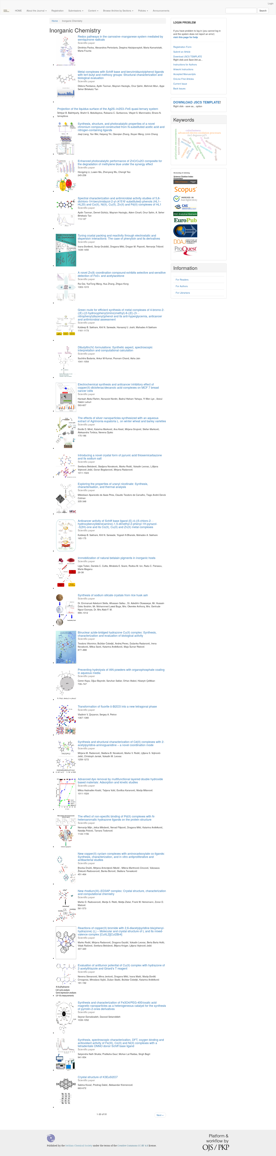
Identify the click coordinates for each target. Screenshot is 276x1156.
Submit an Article (181, 51)
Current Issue (180, 83)
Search (263, 10)
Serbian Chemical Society (78, 1145)
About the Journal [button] (36, 10)
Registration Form (182, 46)
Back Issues (179, 88)
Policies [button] (142, 10)
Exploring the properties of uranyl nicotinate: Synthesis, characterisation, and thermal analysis (113, 487)
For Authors (182, 286)
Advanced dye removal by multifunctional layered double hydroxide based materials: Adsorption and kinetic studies (120, 782)
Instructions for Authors (185, 64)
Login (270, 3)
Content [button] (92, 10)
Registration (57, 10)
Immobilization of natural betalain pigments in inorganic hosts (116, 559)
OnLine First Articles (183, 78)
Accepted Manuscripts (184, 74)
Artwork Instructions (183, 69)
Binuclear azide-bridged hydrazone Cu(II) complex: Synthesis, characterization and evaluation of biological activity (117, 635)
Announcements (161, 10)
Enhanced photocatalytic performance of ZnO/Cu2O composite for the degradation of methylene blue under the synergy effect (120, 164)
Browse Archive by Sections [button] (117, 10)
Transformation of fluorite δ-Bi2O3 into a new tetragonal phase (117, 707)
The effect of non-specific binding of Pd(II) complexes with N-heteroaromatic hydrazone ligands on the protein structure (116, 819)
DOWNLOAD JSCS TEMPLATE (196, 102)
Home (55, 20)
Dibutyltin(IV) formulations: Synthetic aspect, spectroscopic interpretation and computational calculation (115, 350)
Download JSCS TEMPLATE (187, 56)
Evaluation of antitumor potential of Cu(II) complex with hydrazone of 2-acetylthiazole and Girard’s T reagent (121, 968)
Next (160, 1115)
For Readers (182, 279)
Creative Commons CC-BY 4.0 (132, 1145)
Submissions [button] (75, 10)
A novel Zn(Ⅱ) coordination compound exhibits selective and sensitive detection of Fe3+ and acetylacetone (122, 275)
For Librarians (183, 292)
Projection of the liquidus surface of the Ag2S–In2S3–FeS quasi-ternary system (107, 109)
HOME (18, 10)
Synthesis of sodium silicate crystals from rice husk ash (113, 596)
